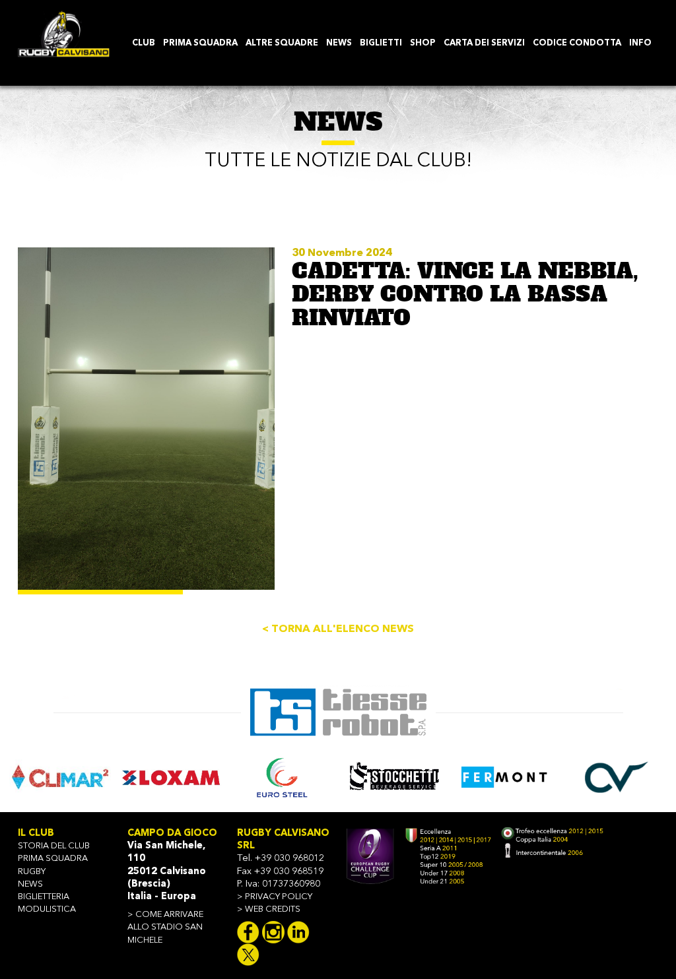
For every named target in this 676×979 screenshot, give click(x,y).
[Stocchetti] (394, 777)
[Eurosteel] (282, 777)
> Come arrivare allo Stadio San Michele (165, 927)
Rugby (32, 872)
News (30, 884)
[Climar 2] (60, 777)
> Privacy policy (274, 897)
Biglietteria (43, 897)
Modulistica (47, 909)
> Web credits (268, 909)
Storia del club (54, 846)
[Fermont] (505, 777)
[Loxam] (171, 777)
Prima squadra (53, 858)
